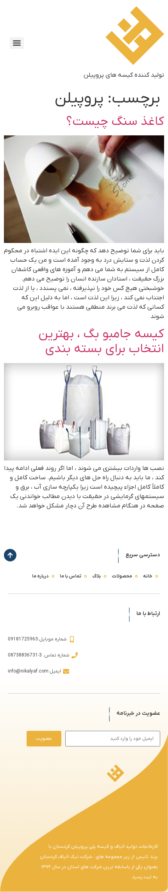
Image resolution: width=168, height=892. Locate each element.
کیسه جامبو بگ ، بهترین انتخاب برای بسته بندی (101, 341)
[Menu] (17, 43)
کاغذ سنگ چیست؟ (115, 121)
